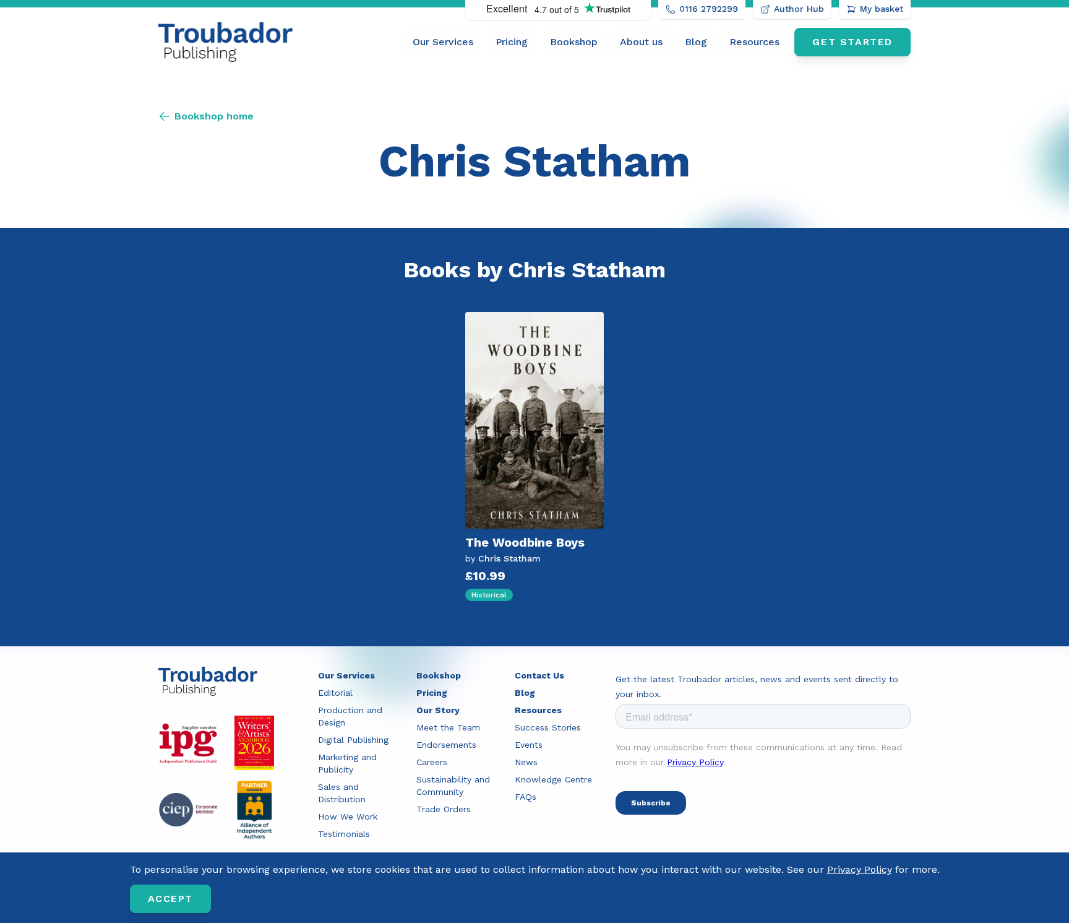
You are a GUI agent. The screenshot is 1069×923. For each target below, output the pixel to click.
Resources (754, 42)
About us (641, 42)
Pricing (512, 42)
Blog (696, 42)
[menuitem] (443, 42)
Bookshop (574, 42)
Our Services (443, 42)
